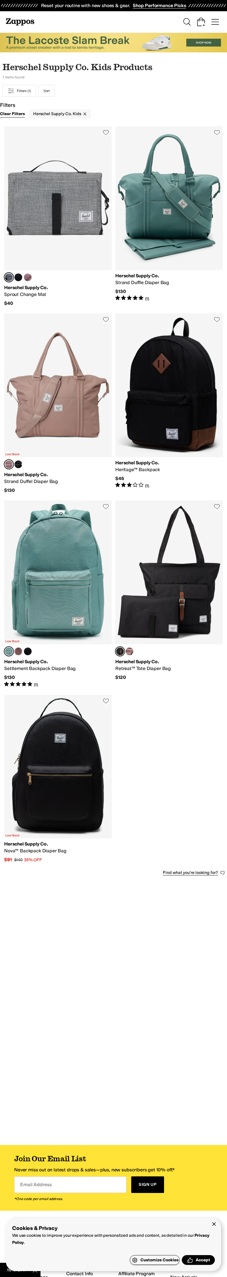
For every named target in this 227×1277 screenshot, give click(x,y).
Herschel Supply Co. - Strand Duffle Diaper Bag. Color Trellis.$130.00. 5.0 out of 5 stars (169, 216)
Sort (46, 91)
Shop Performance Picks (159, 5)
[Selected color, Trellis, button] (9, 651)
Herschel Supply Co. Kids (57, 113)
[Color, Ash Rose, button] (28, 277)
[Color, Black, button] (18, 277)
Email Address (35, 1184)
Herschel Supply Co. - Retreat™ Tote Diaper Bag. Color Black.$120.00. (169, 593)
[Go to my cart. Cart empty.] (201, 22)
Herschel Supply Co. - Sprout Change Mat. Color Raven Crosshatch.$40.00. (58, 216)
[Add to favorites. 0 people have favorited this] (106, 132)
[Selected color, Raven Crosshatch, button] (9, 277)
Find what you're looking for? (190, 872)
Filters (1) (24, 91)
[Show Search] (187, 22)
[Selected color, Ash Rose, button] (9, 464)
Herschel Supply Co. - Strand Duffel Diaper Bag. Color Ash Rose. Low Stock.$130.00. (58, 403)
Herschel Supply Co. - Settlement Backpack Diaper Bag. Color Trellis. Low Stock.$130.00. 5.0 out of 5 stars (58, 593)
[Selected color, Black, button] (120, 651)
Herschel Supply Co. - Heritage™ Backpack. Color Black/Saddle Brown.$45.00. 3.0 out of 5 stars (169, 403)
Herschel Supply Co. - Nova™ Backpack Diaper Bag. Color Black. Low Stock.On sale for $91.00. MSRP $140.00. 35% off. (58, 779)
